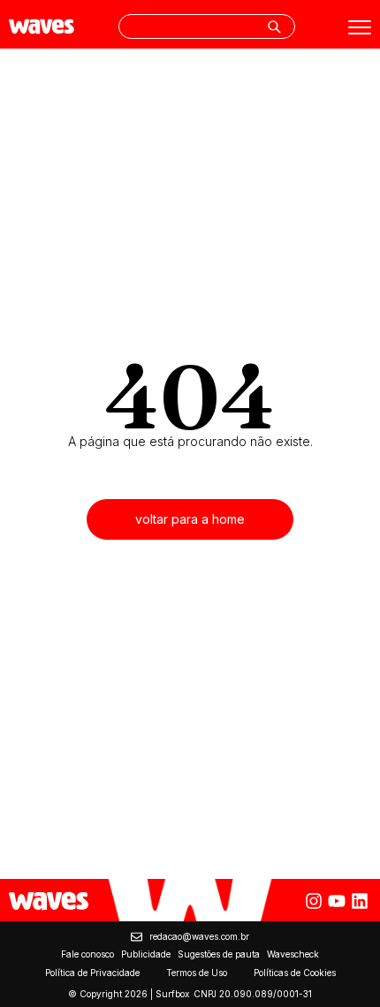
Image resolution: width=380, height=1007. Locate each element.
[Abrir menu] (359, 27)
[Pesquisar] (274, 26)
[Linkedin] (359, 901)
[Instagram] (313, 901)
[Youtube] (336, 901)
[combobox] (206, 26)
